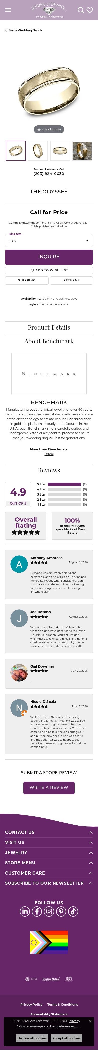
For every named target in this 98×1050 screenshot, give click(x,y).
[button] (81, 10)
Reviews (49, 471)
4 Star (41, 489)
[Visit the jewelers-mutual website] (51, 979)
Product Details (49, 328)
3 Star (41, 494)
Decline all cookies (32, 1038)
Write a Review (49, 788)
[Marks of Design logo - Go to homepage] (49, 10)
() (85, 484)
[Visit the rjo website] (69, 979)
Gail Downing (42, 666)
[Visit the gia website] (31, 979)
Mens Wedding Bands (25, 30)
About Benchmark (49, 342)
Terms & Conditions (62, 1004)
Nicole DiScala (43, 702)
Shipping (26, 280)
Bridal (49, 454)
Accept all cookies (66, 1038)
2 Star (41, 499)
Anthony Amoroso (46, 558)
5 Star (41, 484)
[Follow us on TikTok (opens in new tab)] (73, 911)
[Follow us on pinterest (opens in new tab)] (61, 911)
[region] (49, 91)
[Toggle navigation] (8, 10)
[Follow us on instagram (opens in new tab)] (49, 911)
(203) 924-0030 (49, 174)
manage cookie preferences (52, 1026)
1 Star (42, 504)
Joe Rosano (40, 612)
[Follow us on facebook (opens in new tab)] (37, 911)
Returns (71, 280)
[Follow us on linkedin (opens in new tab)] (25, 911)
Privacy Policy (31, 1004)
